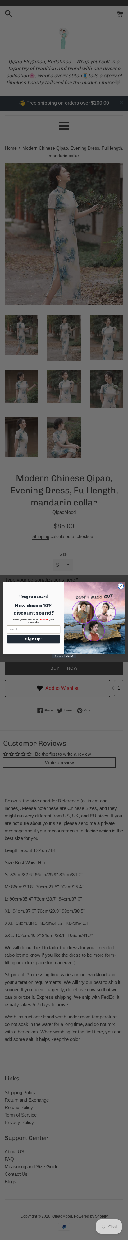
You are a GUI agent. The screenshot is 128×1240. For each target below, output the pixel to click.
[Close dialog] (121, 586)
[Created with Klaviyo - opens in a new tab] (64, 656)
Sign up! (33, 639)
